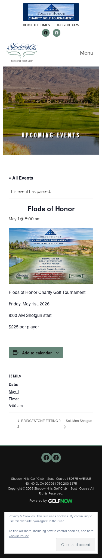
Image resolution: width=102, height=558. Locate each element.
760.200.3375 (67, 25)
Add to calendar (37, 352)
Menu (86, 53)
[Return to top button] (95, 438)
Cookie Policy (19, 535)
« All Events (21, 178)
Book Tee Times (36, 25)
